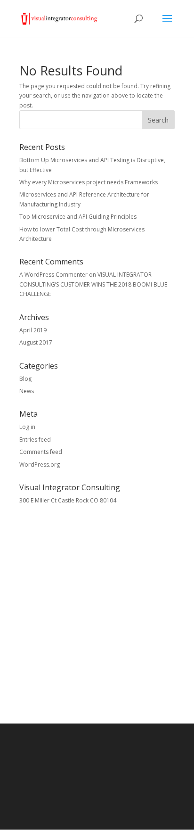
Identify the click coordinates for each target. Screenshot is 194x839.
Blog (25, 379)
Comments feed (40, 452)
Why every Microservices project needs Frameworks (88, 182)
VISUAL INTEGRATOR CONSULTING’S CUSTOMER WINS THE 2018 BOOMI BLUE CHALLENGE (93, 284)
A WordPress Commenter (53, 275)
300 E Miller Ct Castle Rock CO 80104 (67, 500)
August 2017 (35, 342)
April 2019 (33, 330)
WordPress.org (39, 465)
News (26, 391)
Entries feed (35, 440)
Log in (27, 427)
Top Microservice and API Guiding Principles (78, 217)
